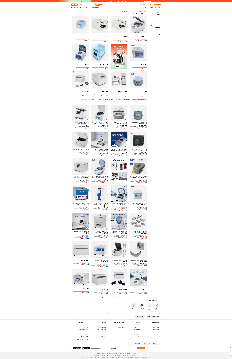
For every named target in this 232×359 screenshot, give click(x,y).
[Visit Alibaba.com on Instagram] (80, 339)
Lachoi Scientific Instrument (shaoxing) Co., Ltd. (119, 209)
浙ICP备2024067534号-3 (147, 357)
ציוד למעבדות (131, 11)
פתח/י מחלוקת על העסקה (101, 329)
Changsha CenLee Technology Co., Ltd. (139, 67)
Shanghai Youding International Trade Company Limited (99, 127)
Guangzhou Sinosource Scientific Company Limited (119, 236)
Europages (134, 353)
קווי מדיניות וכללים (138, 336)
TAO (125, 353)
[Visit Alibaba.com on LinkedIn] (85, 339)
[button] (102, 4)
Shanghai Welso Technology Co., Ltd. (82, 39)
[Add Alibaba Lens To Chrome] (141, 348)
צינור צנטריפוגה (126, 99)
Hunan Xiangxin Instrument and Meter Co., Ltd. (99, 40)
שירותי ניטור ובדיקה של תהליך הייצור (134, 334)
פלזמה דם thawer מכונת (82, 313)
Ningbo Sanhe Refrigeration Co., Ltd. (140, 127)
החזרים (104, 331)
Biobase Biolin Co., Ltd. (142, 208)
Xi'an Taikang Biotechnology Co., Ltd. (82, 67)
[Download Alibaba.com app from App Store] (86, 348)
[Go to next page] (100, 297)
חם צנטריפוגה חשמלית (155, 313)
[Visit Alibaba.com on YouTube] (78, 339)
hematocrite (118, 99)
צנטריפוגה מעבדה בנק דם (124, 313)
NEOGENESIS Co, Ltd (85, 153)
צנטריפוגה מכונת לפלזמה (94, 313)
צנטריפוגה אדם (134, 313)
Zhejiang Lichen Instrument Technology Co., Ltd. (99, 154)
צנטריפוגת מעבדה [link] (124, 11)
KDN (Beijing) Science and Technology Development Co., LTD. (99, 181)
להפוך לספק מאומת (84, 331)
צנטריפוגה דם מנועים (143, 313)
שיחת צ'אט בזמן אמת (102, 327)
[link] (230, 347)
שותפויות (86, 334)
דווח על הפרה (103, 336)
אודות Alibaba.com (155, 322)
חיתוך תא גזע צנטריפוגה (139, 316)
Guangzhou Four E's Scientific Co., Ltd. (82, 127)
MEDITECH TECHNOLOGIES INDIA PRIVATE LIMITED (80, 208)
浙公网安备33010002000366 (135, 357)
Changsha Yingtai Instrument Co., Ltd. (120, 127)
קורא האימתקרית (113, 313)
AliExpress (99, 353)
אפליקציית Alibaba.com (95, 348)
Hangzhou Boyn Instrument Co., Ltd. (140, 39)
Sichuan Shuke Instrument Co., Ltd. (82, 181)
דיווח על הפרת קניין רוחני (101, 334)
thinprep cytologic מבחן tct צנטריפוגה (138, 99)
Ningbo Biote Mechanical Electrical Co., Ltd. (138, 181)
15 (102, 297)
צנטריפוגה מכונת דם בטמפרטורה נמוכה (105, 99)
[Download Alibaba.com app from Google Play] (77, 348)
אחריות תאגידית (156, 329)
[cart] (86, 4)
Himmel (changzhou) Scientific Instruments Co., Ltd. (99, 94)
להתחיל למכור (85, 327)
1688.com (103, 353)
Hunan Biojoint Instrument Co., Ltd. (120, 40)
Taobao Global (121, 353)
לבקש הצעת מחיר (120, 327)
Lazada (116, 353)
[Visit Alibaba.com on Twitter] (82, 339)
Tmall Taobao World (110, 353)
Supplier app (113, 348)
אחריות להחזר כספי (137, 327)
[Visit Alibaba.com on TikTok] (75, 339)
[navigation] (155, 154)
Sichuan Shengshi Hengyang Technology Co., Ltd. (99, 67)
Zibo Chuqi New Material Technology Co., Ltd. (119, 154)
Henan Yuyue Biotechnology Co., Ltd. (140, 237)
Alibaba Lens (152, 348)
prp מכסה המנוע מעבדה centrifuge (153, 316)
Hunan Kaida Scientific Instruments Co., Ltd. (81, 94)
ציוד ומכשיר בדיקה (139, 11)
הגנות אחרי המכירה (137, 331)
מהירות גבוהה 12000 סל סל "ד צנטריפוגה (88, 99)
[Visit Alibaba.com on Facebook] (87, 339)
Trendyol (128, 353)
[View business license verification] (126, 357)
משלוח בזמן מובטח (137, 329)
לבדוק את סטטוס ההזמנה (83, 329)
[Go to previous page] (119, 297)
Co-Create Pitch (156, 327)
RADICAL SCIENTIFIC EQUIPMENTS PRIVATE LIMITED (99, 208)
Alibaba (145, 11)
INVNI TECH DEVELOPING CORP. (140, 154)
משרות (157, 331)
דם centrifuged (104, 313)
